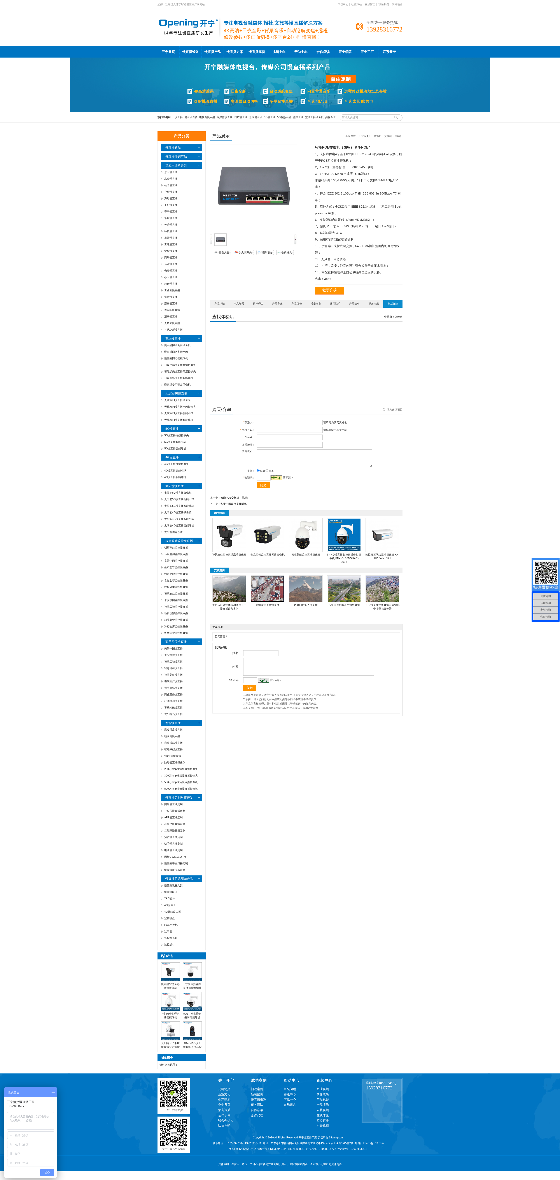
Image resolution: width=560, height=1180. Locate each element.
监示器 (168, 931)
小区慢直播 (170, 277)
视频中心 (278, 52)
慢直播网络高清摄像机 (177, 345)
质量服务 (316, 303)
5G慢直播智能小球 (175, 442)
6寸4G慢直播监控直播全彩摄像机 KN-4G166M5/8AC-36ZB (344, 558)
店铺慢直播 (170, 264)
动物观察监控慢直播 (176, 613)
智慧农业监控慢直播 (176, 593)
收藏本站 (356, 4)
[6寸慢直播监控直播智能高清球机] (192, 980)
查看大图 (224, 252)
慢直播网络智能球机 (176, 358)
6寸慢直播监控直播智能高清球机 (192, 988)
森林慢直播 (170, 303)
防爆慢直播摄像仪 (174, 762)
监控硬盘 (169, 918)
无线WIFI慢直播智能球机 (178, 419)
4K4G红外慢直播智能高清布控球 (192, 1047)
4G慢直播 (172, 457)
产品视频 (323, 1099)
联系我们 (383, 4)
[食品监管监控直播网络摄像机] (267, 550)
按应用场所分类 (176, 165)
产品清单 (354, 303)
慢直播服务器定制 (174, 869)
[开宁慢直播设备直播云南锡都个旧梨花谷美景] (382, 601)
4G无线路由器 (172, 911)
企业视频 (323, 1089)
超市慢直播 (170, 283)
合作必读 (323, 52)
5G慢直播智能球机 (175, 448)
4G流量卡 (170, 905)
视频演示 (373, 303)
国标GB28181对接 (175, 856)
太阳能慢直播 (174, 486)
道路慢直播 (170, 296)
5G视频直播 (284, 117)
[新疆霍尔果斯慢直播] (267, 601)
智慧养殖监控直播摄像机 (305, 554)
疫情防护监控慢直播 (176, 633)
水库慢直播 (170, 178)
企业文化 (224, 1094)
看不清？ (288, 477)
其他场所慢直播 (173, 329)
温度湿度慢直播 (173, 729)
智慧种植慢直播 (173, 668)
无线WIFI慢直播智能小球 (178, 413)
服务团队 (257, 1104)
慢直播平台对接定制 (176, 863)
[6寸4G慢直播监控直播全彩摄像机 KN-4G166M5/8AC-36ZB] (344, 550)
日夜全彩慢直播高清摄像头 (180, 364)
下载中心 (343, 4)
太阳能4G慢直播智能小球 (179, 519)
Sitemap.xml (336, 1137)
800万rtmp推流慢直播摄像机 (181, 788)
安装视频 (323, 1110)
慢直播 (179, 117)
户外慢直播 (170, 191)
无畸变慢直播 (172, 323)
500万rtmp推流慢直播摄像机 (181, 782)
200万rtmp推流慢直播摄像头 (181, 769)
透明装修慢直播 (173, 687)
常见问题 (290, 1089)
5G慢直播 (269, 117)
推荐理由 (258, 303)
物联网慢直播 (172, 736)
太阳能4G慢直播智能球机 (179, 525)
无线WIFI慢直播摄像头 (177, 400)
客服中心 (290, 1094)
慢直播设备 (190, 52)
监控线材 (169, 944)
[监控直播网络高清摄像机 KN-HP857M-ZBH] (382, 550)
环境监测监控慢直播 (176, 554)
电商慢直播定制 (173, 850)
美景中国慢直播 (173, 648)
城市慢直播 (240, 117)
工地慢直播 (170, 244)
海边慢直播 (170, 198)
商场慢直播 (170, 257)
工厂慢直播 (170, 205)
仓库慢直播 (170, 270)
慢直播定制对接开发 (179, 797)
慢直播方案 (235, 52)
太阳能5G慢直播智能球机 (179, 505)
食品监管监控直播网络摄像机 (267, 554)
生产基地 (224, 1099)
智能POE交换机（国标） (235, 497)
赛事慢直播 (170, 211)
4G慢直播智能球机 (175, 477)
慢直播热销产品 (176, 156)
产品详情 (219, 303)
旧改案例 (257, 1089)
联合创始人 (225, 1120)
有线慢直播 (173, 338)
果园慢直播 (170, 237)
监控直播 (298, 117)
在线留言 (370, 4)
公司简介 (224, 1089)
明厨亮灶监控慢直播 (176, 547)
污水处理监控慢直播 (176, 573)
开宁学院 (345, 52)
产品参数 (277, 303)
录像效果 (323, 1094)
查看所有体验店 (393, 316)
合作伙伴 (224, 1115)
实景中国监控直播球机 (233, 503)
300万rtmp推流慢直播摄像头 (181, 775)
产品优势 (296, 303)
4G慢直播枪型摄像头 (176, 464)
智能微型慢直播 (173, 749)
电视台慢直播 (207, 117)
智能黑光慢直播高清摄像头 (180, 371)
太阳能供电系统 (173, 532)
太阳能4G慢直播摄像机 (177, 512)
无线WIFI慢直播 (176, 393)
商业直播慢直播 (173, 694)
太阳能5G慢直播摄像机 (177, 492)
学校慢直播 (170, 250)
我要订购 (266, 252)
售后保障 (393, 303)
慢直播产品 (213, 52)
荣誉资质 (224, 1110)
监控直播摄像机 (314, 117)
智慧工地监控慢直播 (176, 606)
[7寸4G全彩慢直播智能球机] (170, 1010)
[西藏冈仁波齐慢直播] (306, 601)
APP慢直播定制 (173, 817)
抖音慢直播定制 (173, 837)
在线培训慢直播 (173, 701)
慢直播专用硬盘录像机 (177, 384)
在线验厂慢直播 (173, 681)
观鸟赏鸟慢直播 (173, 714)
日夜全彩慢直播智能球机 (178, 378)
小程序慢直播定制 (174, 824)
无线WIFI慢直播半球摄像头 (180, 406)
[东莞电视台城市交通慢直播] (344, 601)
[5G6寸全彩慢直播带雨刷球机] (192, 1010)
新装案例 (257, 1094)
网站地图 (397, 4)
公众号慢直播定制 (174, 810)
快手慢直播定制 (173, 843)
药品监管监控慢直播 (176, 619)
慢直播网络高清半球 (176, 351)
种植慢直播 (170, 231)
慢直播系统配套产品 (179, 878)
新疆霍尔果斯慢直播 (267, 605)
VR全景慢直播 (172, 755)
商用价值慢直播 (176, 641)
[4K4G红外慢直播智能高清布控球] (192, 1039)
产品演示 (323, 1104)
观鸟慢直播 (170, 316)
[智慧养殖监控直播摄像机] (306, 550)
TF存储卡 (169, 898)
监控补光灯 (170, 938)
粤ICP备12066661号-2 (242, 1148)
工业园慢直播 (172, 290)
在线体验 (323, 1115)
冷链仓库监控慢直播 (176, 626)
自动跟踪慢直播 (173, 742)
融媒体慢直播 (225, 117)
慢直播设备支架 (173, 885)
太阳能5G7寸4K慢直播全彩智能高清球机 (170, 1047)
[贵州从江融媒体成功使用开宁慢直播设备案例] (229, 601)
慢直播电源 (170, 892)
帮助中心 (301, 52)
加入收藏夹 (245, 252)
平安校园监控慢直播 (176, 600)
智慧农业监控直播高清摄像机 (229, 554)
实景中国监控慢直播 (176, 560)
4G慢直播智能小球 (175, 470)
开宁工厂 (367, 52)
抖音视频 (323, 1125)
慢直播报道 (258, 1099)
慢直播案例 (257, 52)
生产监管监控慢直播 (176, 567)
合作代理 (257, 1115)
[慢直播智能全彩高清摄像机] (170, 980)
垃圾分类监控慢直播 (176, 587)
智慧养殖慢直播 (173, 674)
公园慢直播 (170, 185)
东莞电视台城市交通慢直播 (344, 605)
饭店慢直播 (170, 218)
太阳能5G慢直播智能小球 (179, 499)
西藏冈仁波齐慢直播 (306, 605)
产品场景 (239, 303)
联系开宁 (389, 52)
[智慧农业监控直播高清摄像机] (229, 550)
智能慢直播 (173, 723)
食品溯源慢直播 (173, 655)
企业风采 (224, 1104)
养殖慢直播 (170, 224)
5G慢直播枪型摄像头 (176, 435)
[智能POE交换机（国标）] (220, 244)
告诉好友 (286, 252)
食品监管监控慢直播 (176, 580)
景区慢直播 (255, 117)
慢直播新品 (173, 147)
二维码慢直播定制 (174, 830)
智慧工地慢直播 (173, 661)
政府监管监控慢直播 (179, 541)
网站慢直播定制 (173, 804)
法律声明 (224, 1125)
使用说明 (335, 303)
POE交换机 (171, 924)
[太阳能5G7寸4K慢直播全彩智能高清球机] (170, 1039)
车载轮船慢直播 (173, 707)
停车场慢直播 (172, 310)
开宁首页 (168, 52)
